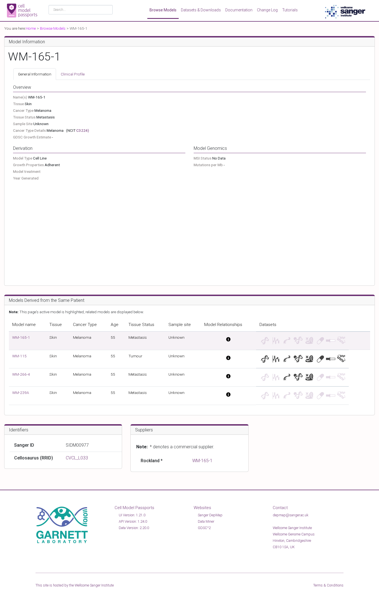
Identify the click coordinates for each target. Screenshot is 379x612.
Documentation (238, 10)
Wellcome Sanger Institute (94, 585)
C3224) (82, 130)
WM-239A (20, 392)
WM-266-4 (21, 374)
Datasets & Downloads (201, 10)
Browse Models (163, 10)
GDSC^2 (204, 528)
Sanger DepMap (210, 515)
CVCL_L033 (77, 458)
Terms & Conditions (328, 585)
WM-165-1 (21, 337)
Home (31, 28)
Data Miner (206, 521)
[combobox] (81, 9)
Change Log (267, 10)
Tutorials (290, 10)
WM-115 (19, 356)
